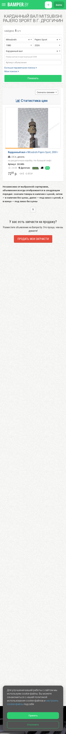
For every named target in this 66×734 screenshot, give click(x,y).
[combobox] (46, 92)
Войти (59, 5)
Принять (33, 715)
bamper (17, 4)
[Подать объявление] (48, 4)
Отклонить (33, 724)
